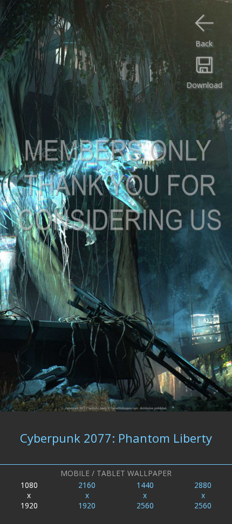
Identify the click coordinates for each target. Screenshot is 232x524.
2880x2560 (202, 495)
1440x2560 (145, 495)
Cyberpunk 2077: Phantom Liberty (116, 438)
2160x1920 (86, 495)
